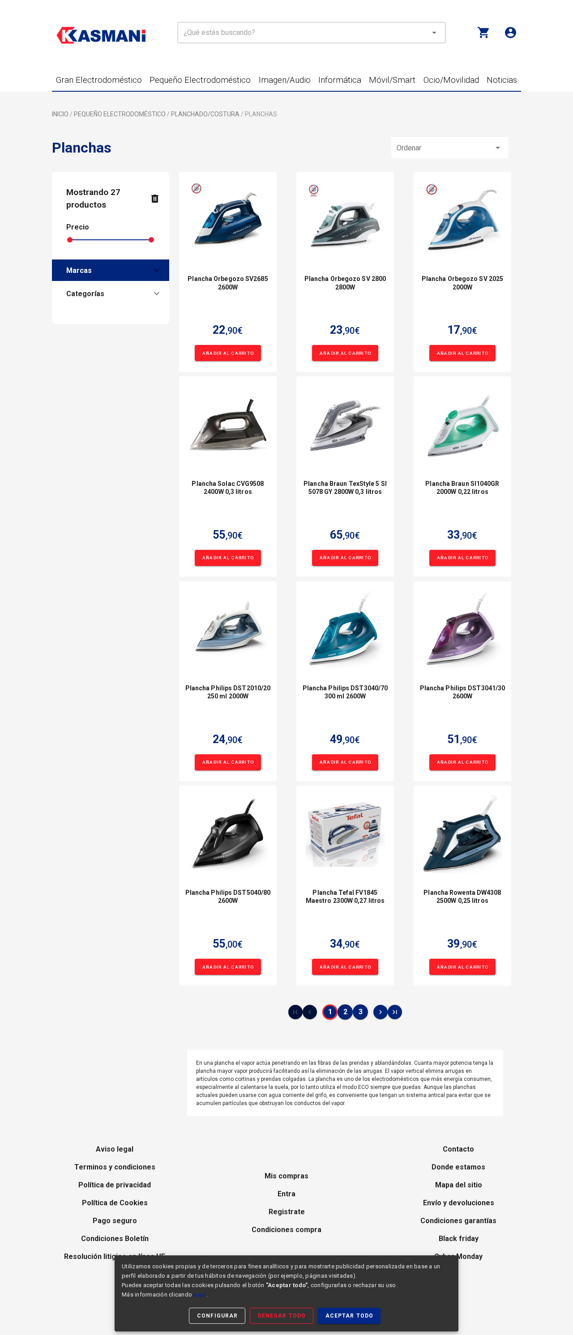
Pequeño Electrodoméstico (120, 114)
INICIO (60, 114)
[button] (450, 147)
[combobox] (311, 32)
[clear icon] (421, 32)
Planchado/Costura (205, 114)
